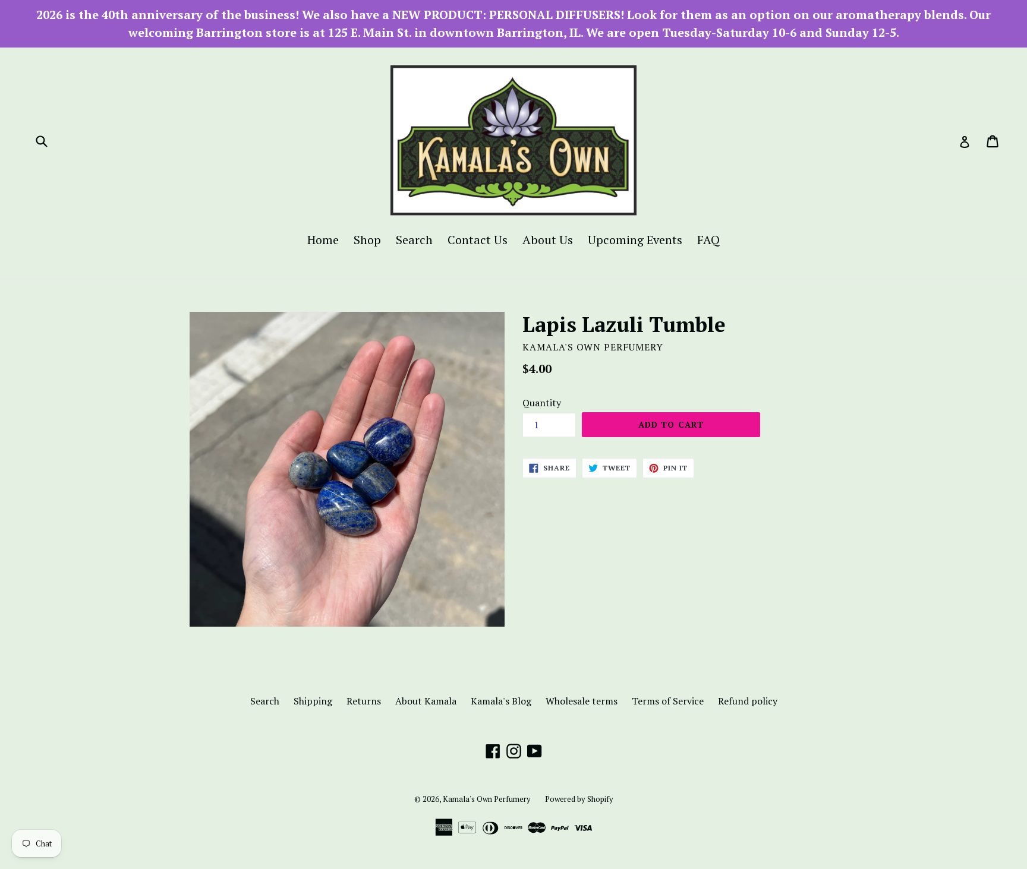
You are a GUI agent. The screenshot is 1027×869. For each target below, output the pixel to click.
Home (323, 240)
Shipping (313, 700)
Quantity (541, 402)
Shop (367, 240)
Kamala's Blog (501, 700)
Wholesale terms (582, 700)
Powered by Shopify (579, 799)
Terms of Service (668, 700)
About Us (547, 240)
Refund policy (747, 700)
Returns (363, 700)
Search (414, 240)
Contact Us (478, 240)
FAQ (708, 240)
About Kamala (425, 700)
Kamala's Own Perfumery (487, 799)
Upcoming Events (635, 240)
